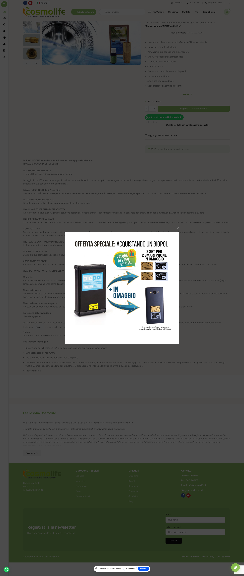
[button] (6, 569)
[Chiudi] (177, 228)
